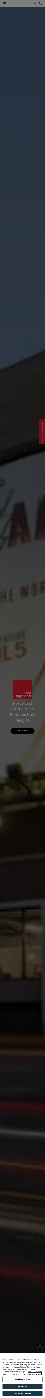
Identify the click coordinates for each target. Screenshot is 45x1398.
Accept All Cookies (22, 1393)
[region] (22, 1375)
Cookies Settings (22, 1379)
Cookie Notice (34, 1374)
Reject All (22, 1386)
